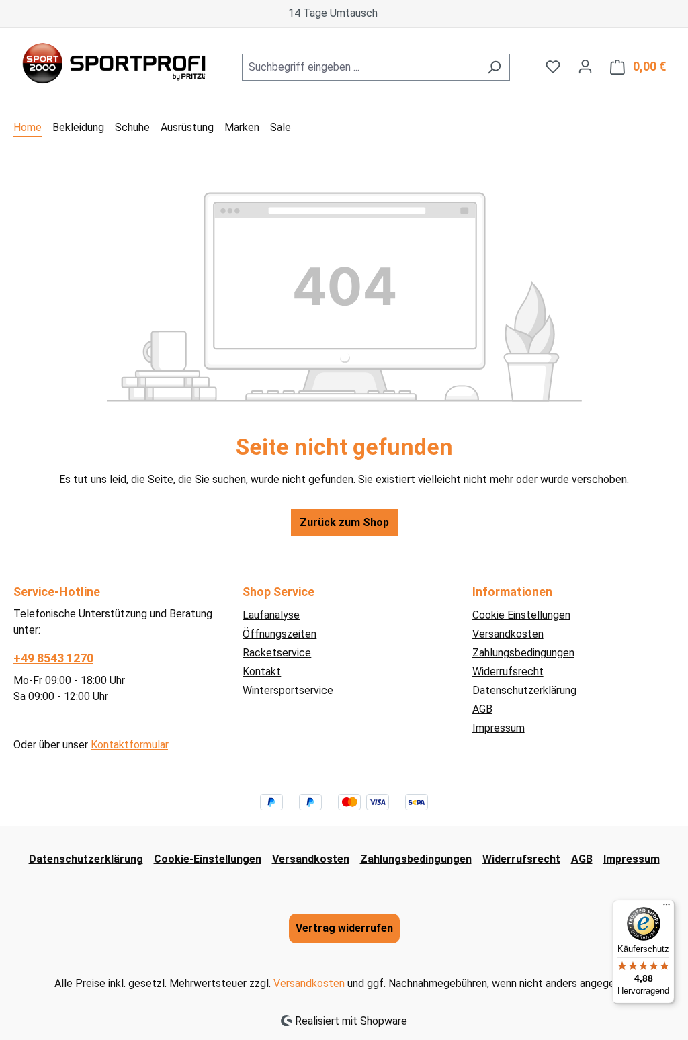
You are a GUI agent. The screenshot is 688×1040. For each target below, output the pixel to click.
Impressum (498, 728)
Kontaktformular (129, 744)
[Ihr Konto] (585, 66)
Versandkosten (508, 633)
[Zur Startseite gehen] (114, 64)
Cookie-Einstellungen (207, 859)
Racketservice (277, 652)
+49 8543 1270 (53, 658)
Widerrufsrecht (508, 671)
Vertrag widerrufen (344, 928)
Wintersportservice (288, 690)
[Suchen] (494, 67)
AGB (482, 709)
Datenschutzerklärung (524, 690)
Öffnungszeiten (279, 633)
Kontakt (262, 671)
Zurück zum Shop (344, 522)
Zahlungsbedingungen (523, 652)
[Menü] (666, 908)
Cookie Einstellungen (521, 615)
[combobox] (360, 67)
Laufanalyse (271, 615)
